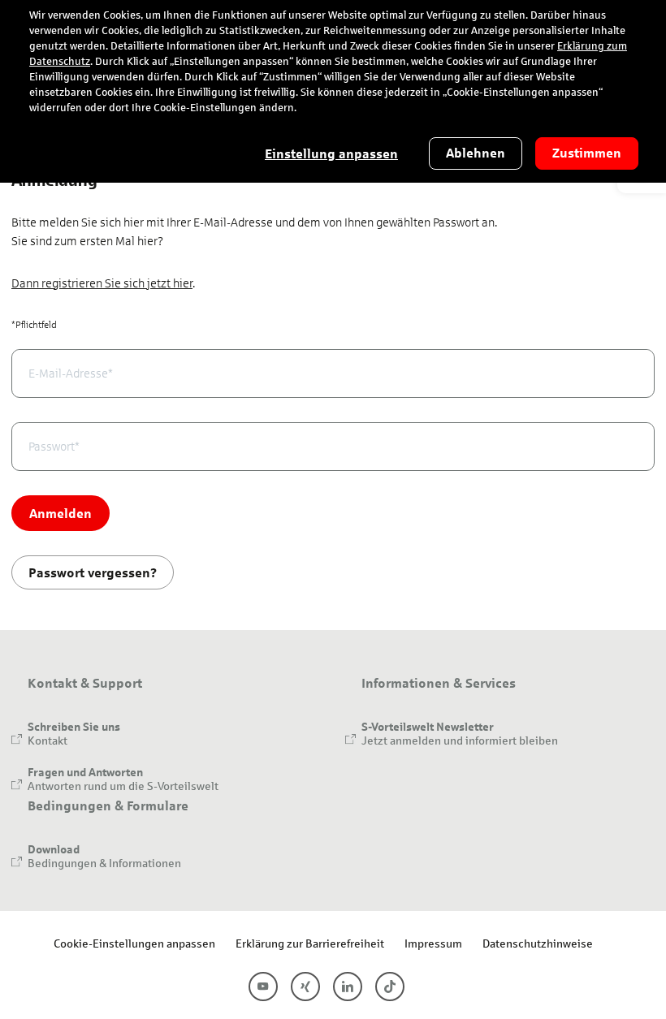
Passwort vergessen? (92, 572)
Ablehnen (475, 153)
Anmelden (60, 512)
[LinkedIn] (347, 986)
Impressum (433, 943)
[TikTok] (389, 986)
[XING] (305, 986)
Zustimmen (586, 153)
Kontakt (47, 740)
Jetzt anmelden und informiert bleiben (459, 740)
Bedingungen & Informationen (104, 863)
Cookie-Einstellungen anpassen (134, 943)
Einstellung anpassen (331, 154)
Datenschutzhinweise (537, 943)
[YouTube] (263, 986)
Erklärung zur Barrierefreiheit (310, 943)
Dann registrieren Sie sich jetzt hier (101, 283)
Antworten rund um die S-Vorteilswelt (123, 785)
